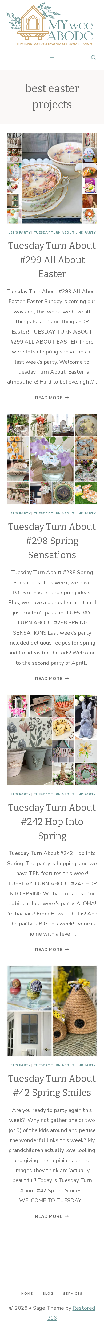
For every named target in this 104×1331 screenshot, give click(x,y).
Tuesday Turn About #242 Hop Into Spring (52, 822)
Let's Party (19, 232)
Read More (52, 398)
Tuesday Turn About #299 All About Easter (52, 260)
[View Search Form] (93, 57)
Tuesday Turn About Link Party (65, 232)
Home (27, 1293)
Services (73, 1293)
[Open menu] (52, 57)
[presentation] (52, 178)
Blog (48, 1293)
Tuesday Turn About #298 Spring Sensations (52, 541)
